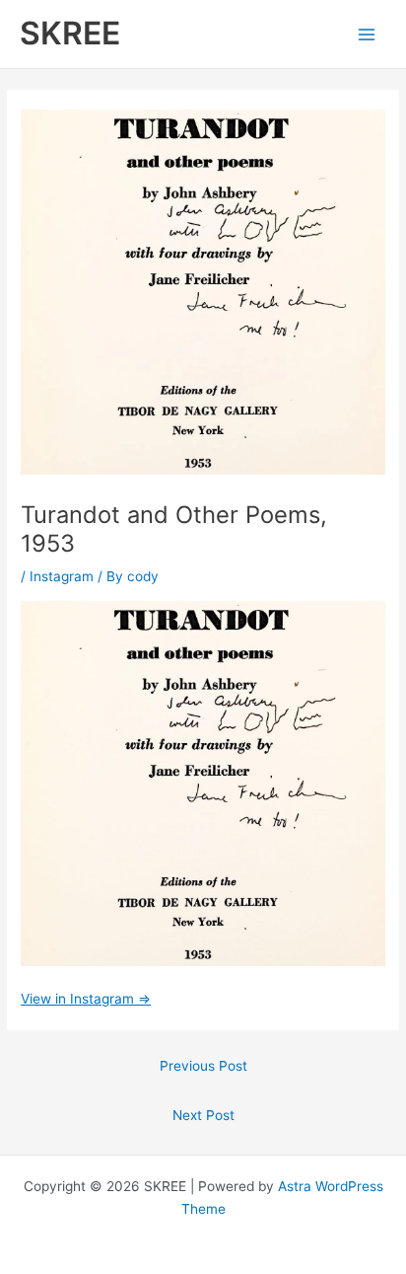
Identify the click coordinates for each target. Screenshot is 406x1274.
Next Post (203, 1115)
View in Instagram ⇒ (86, 999)
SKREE (70, 33)
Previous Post (203, 1066)
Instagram (62, 576)
